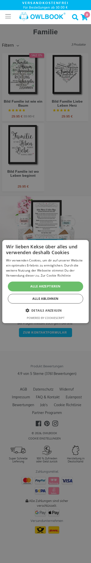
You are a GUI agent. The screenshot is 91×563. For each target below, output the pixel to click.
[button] (45, 310)
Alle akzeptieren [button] (45, 286)
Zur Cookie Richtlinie (56, 275)
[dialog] (45, 281)
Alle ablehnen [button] (45, 299)
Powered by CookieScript (45, 318)
